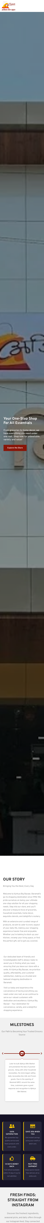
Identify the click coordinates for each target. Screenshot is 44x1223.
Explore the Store (15, 448)
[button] (2, 1053)
